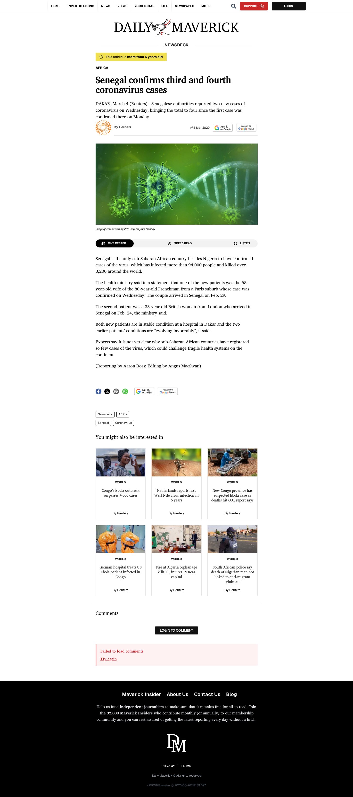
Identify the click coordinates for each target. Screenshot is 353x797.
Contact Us (207, 694)
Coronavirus (123, 423)
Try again (108, 659)
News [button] (105, 6)
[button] (223, 128)
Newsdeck (105, 414)
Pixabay (150, 229)
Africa (123, 414)
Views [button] (122, 6)
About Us (177, 694)
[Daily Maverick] (176, 27)
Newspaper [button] (184, 6)
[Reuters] (103, 127)
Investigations (80, 6)
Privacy (168, 766)
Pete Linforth (131, 229)
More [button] (205, 6)
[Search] (233, 6)
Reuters (125, 127)
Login (288, 6)
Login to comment (176, 630)
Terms (186, 766)
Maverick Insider (141, 694)
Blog (231, 694)
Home (55, 6)
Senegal (103, 423)
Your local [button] (144, 6)
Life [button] (164, 6)
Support (251, 6)
